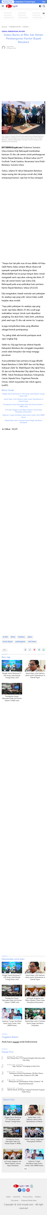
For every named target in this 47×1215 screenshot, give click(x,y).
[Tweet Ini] (30, 649)
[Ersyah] (11, 6)
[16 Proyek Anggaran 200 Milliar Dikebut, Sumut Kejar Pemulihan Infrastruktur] (35, 990)
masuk (16, 1041)
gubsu (30, 637)
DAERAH (4, 31)
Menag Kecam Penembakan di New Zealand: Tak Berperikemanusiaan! (26, 1083)
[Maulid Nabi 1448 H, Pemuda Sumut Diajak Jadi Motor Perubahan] (35, 1013)
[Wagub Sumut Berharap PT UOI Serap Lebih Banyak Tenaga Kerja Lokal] (12, 666)
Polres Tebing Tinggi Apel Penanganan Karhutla (34, 1141)
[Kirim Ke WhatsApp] (43, 649)
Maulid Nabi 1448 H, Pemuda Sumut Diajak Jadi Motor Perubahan (23, 422)
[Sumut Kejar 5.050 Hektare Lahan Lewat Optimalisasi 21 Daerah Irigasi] (35, 665)
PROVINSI (22, 31)
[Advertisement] (23, 75)
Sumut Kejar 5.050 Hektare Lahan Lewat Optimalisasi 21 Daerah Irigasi (23, 400)
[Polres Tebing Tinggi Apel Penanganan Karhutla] (34, 1132)
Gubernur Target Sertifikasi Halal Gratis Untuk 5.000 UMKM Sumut (23, 416)
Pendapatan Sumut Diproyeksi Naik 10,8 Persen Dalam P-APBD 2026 (23, 406)
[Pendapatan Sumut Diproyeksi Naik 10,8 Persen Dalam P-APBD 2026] (12, 688)
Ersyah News (10, 46)
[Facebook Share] (25, 649)
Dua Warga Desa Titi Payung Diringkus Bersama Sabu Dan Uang (26, 1059)
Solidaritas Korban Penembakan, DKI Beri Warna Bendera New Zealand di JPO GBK (26, 1075)
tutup (25, 1169)
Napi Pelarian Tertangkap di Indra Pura (26, 1066)
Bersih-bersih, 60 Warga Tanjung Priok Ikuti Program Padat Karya (26, 1091)
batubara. (21, 637)
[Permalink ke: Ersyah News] (3, 47)
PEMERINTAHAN (13, 31)
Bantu (13, 637)
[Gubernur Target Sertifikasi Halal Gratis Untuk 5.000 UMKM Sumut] (12, 1013)
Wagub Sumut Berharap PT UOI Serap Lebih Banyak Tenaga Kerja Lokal (23, 395)
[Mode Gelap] (40, 6)
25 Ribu (5, 637)
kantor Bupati (7, 641)
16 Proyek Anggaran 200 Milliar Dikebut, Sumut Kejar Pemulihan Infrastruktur (23, 411)
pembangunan (20, 641)
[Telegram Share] (39, 649)
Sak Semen (32, 641)
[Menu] (3, 6)
